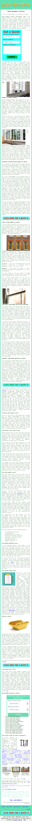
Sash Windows (25, 806)
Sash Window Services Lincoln (10, 693)
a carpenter (18, 750)
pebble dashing (18, 755)
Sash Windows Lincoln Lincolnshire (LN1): (14, 16)
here (7, 690)
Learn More (17, 820)
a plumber (17, 762)
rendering (14, 751)
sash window (18, 101)
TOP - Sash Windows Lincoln (9, 789)
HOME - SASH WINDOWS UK (16, 800)
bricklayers (27, 751)
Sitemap (3, 806)
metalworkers (10, 759)
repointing (12, 753)
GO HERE (4, 661)
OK (24, 820)
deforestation (20, 493)
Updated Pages (16, 806)
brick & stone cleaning (8, 758)
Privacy (29, 809)
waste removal (18, 754)
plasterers (25, 758)
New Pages (9, 806)
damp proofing (19, 757)
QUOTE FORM (11, 610)
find (6, 671)
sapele (12, 561)
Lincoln (4, 390)
